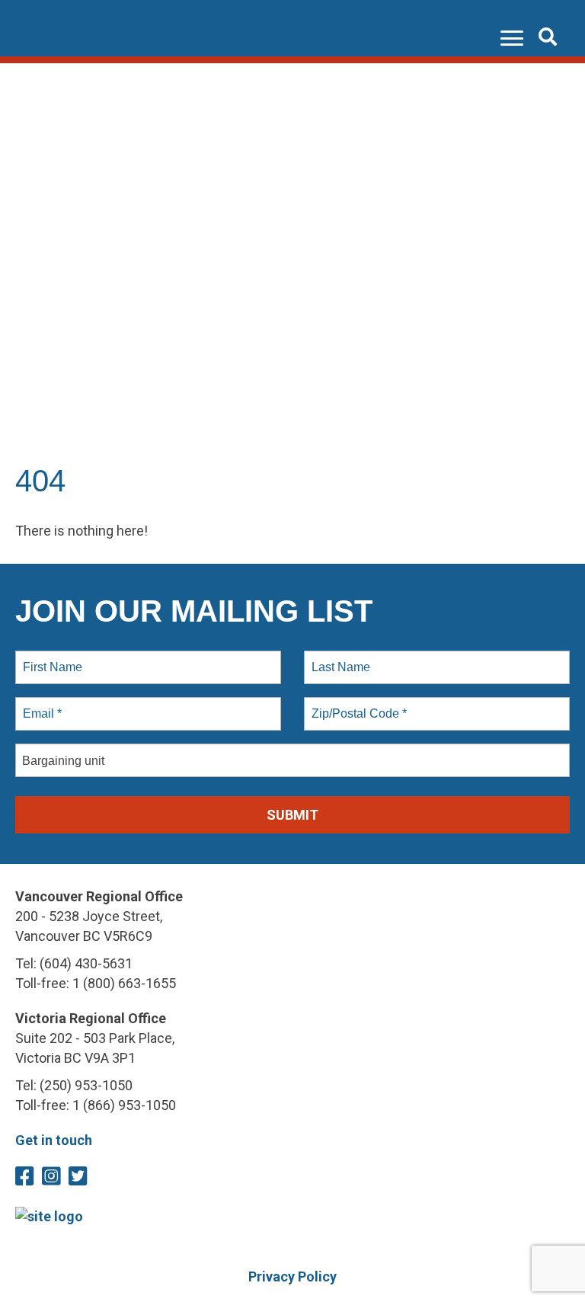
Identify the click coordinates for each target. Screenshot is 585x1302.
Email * (40, 704)
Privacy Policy (292, 1276)
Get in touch (53, 1140)
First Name (51, 658)
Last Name (338, 658)
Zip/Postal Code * (356, 704)
